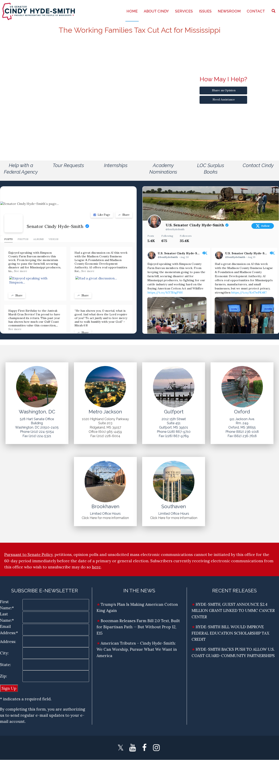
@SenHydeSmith (175, 229)
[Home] (39, 11)
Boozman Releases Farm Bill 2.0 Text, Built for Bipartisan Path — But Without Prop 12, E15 (138, 627)
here (96, 567)
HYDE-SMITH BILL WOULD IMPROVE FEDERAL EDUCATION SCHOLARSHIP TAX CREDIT (230, 633)
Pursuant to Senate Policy (28, 554)
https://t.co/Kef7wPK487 (249, 292)
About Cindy (156, 11)
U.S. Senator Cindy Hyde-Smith (195, 225)
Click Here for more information (105, 518)
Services (184, 11)
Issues (205, 11)
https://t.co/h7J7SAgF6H (165, 292)
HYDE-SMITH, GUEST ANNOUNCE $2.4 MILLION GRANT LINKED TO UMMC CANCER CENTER (233, 610)
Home (132, 11)
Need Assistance (224, 99)
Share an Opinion (223, 90)
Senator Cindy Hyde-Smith (55, 226)
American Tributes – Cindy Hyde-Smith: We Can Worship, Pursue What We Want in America (137, 649)
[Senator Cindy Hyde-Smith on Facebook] (13, 223)
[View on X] (206, 253)
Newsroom (229, 11)
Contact (256, 11)
